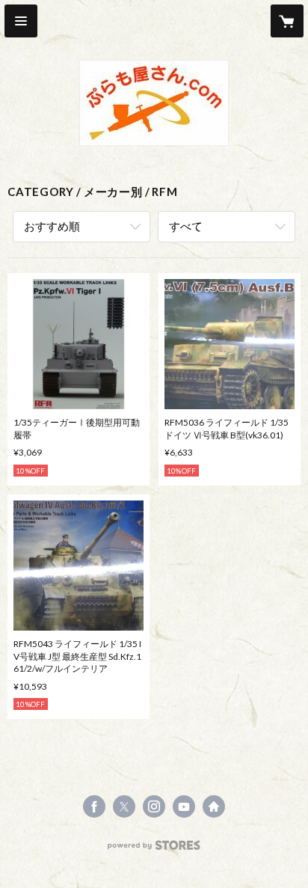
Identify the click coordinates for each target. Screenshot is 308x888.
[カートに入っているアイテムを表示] (287, 20)
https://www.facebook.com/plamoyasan (94, 806)
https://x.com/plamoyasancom (124, 806)
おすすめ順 (52, 226)
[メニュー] (20, 20)
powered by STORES (154, 849)
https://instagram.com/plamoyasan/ (154, 806)
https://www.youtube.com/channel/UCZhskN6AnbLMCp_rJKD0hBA (184, 806)
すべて (186, 226)
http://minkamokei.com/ (214, 806)
